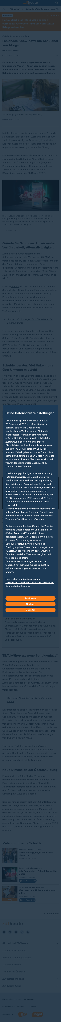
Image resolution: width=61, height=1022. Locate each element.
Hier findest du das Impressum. (23, 579)
